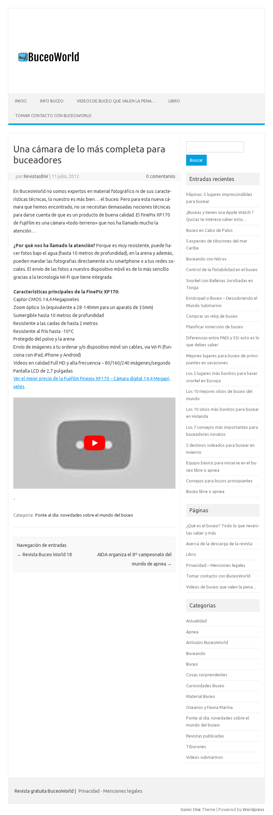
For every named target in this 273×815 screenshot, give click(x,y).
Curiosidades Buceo (205, 685)
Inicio (21, 101)
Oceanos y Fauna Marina (209, 707)
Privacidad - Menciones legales (110, 791)
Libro (174, 101)
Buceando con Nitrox (206, 258)
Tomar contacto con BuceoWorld (53, 115)
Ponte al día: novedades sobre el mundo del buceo (84, 515)
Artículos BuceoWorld (207, 642)
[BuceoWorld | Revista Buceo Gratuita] (47, 82)
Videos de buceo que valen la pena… (116, 101)
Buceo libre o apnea (205, 491)
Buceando (195, 653)
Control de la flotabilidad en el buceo (222, 269)
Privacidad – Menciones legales (215, 565)
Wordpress (253, 809)
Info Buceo (52, 101)
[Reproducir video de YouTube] (94, 443)
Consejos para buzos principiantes (219, 480)
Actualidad (196, 620)
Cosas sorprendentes (206, 674)
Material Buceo (200, 696)
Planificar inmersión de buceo (214, 326)
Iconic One (191, 809)
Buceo (192, 664)
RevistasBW (36, 176)
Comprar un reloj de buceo (212, 316)
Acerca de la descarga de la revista (219, 543)
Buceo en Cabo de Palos (209, 230)
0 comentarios (160, 176)
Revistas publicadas (205, 736)
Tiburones (196, 746)
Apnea (192, 631)
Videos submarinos (204, 757)
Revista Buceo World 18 (44, 554)
